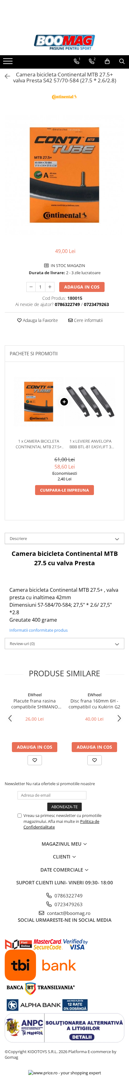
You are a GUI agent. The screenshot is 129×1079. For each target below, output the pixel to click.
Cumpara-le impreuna (64, 490)
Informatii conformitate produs (38, 630)
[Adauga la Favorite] (35, 760)
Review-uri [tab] (22, 643)
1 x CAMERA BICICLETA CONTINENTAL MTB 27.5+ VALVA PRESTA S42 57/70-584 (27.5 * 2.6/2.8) (38, 444)
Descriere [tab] (18, 538)
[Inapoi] (4, 76)
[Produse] (8, 63)
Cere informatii (88, 320)
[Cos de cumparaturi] (107, 61)
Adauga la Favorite (40, 320)
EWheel (35, 694)
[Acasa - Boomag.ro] (64, 42)
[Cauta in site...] (122, 61)
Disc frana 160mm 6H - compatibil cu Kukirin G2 (94, 704)
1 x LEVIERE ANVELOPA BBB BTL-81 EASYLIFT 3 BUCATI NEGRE (90, 444)
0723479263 (68, 904)
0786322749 (68, 895)
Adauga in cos (82, 287)
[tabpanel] (64, 175)
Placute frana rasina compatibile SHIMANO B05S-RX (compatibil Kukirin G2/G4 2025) (34, 704)
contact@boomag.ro (68, 913)
